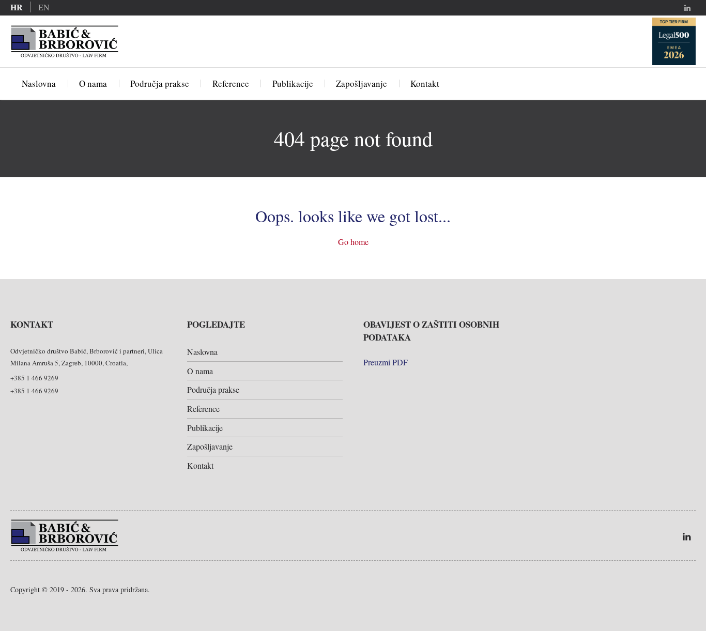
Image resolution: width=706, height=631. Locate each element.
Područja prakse (159, 83)
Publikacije (292, 83)
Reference (230, 83)
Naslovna (39, 83)
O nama (93, 83)
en (44, 7)
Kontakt (424, 83)
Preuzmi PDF (385, 362)
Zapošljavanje (361, 83)
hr (16, 7)
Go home (353, 241)
